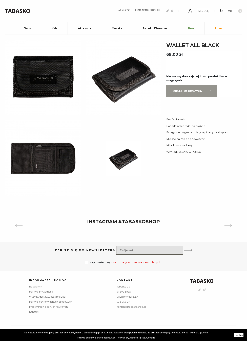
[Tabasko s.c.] (17, 11)
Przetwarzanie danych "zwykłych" (49, 306)
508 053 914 (124, 9)
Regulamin (35, 286)
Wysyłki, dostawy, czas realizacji (47, 296)
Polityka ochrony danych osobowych (50, 301)
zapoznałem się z (125, 262)
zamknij (239, 335)
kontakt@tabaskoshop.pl (147, 9)
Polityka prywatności (41, 291)
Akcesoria (84, 28)
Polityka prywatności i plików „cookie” (136, 337)
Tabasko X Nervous (155, 28)
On (26, 28)
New (191, 28)
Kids (54, 28)
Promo (219, 28)
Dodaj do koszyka (187, 91)
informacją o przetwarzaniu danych (137, 262)
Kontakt (33, 311)
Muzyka (117, 28)
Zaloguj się (203, 11)
